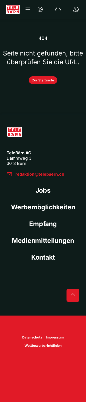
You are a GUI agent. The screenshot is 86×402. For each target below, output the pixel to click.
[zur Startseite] (13, 9)
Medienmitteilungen (43, 240)
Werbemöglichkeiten (43, 207)
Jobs (43, 190)
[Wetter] (58, 9)
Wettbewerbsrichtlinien (43, 345)
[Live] (40, 9)
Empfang (43, 224)
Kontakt (43, 257)
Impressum (55, 337)
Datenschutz (32, 337)
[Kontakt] (76, 9)
